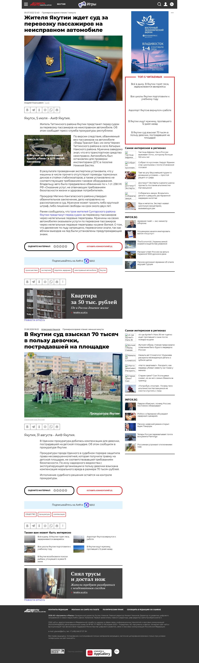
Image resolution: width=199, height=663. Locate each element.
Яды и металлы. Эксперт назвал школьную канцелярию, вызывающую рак (153, 206)
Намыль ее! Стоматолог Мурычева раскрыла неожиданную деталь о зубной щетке (155, 357)
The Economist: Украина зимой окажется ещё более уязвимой (152, 243)
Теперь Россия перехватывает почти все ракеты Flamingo (155, 435)
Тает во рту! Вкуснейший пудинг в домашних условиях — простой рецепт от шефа (154, 175)
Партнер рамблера (75, 651)
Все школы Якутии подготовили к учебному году (149, 97)
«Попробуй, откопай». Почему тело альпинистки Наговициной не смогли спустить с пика (155, 388)
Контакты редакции (58, 610)
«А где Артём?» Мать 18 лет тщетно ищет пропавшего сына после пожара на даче (155, 337)
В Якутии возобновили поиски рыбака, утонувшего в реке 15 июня (53, 559)
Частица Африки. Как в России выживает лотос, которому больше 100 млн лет (155, 154)
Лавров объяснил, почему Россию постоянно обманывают (154, 405)
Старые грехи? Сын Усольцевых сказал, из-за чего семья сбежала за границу (155, 378)
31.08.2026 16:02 (31, 329)
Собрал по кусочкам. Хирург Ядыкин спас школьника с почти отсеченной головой (156, 165)
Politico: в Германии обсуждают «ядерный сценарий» (152, 415)
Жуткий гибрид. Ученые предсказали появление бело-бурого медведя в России (156, 347)
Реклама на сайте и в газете (85, 610)
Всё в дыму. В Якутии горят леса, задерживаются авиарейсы (150, 85)
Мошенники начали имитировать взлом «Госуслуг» (153, 232)
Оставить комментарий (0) (99, 247)
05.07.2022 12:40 (31, 12)
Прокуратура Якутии (34, 419)
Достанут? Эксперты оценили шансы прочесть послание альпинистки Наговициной (156, 185)
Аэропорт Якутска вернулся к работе (150, 110)
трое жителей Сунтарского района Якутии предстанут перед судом (77, 213)
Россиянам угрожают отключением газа (154, 446)
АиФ (47, 103)
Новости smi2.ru (34, 320)
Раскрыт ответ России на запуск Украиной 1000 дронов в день (153, 253)
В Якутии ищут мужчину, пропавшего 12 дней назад (149, 122)
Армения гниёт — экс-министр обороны (152, 222)
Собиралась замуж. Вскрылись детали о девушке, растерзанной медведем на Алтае (154, 195)
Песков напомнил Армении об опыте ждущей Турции (155, 263)
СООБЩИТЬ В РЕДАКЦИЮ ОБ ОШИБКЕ (144, 610)
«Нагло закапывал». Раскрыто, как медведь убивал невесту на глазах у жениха (155, 367)
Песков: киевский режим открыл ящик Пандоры (153, 425)
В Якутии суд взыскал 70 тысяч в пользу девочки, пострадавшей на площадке (150, 135)
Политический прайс (113, 610)
